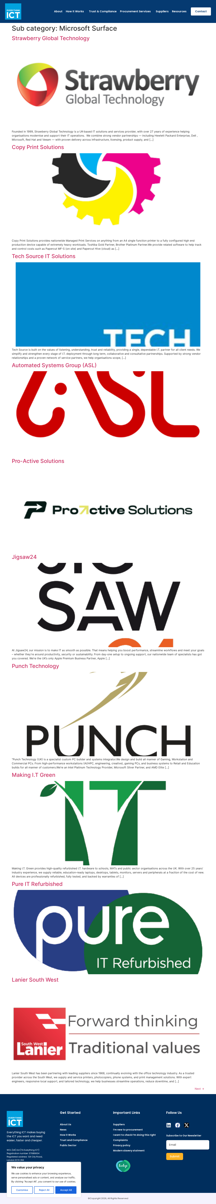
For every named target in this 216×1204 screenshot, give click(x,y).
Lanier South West (35, 979)
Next (199, 1088)
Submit (175, 1156)
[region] (44, 1179)
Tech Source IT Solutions (43, 256)
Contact (201, 11)
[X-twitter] (186, 1125)
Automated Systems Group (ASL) (54, 365)
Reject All (44, 1189)
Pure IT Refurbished (37, 884)
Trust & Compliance (103, 11)
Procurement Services (135, 11)
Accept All (66, 1189)
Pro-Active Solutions (38, 461)
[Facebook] (177, 1125)
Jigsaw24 (24, 557)
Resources (179, 11)
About (58, 11)
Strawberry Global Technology (51, 38)
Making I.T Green (33, 775)
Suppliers (162, 11)
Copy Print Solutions (38, 147)
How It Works (75, 11)
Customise (22, 1189)
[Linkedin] (168, 1125)
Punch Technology (35, 666)
